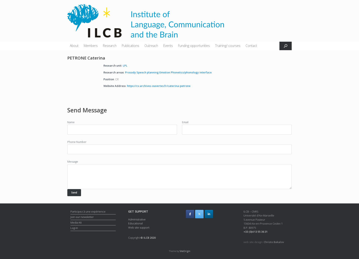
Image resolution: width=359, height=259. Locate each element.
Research (110, 45)
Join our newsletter (82, 217)
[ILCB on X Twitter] (199, 214)
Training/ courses (227, 45)
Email (185, 122)
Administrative (137, 219)
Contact (251, 45)
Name (71, 122)
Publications (130, 45)
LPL (125, 65)
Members (91, 45)
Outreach (151, 45)
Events (168, 45)
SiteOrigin (185, 251)
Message (72, 161)
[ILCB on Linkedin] (209, 214)
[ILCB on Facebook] (190, 214)
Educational (135, 223)
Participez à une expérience (88, 211)
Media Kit (76, 222)
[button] (285, 46)
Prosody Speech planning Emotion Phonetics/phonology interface (168, 72)
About (74, 45)
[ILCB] (145, 21)
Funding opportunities (194, 45)
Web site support (138, 227)
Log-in (74, 228)
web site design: (263, 242)
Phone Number (76, 142)
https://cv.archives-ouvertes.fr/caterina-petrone (159, 86)
